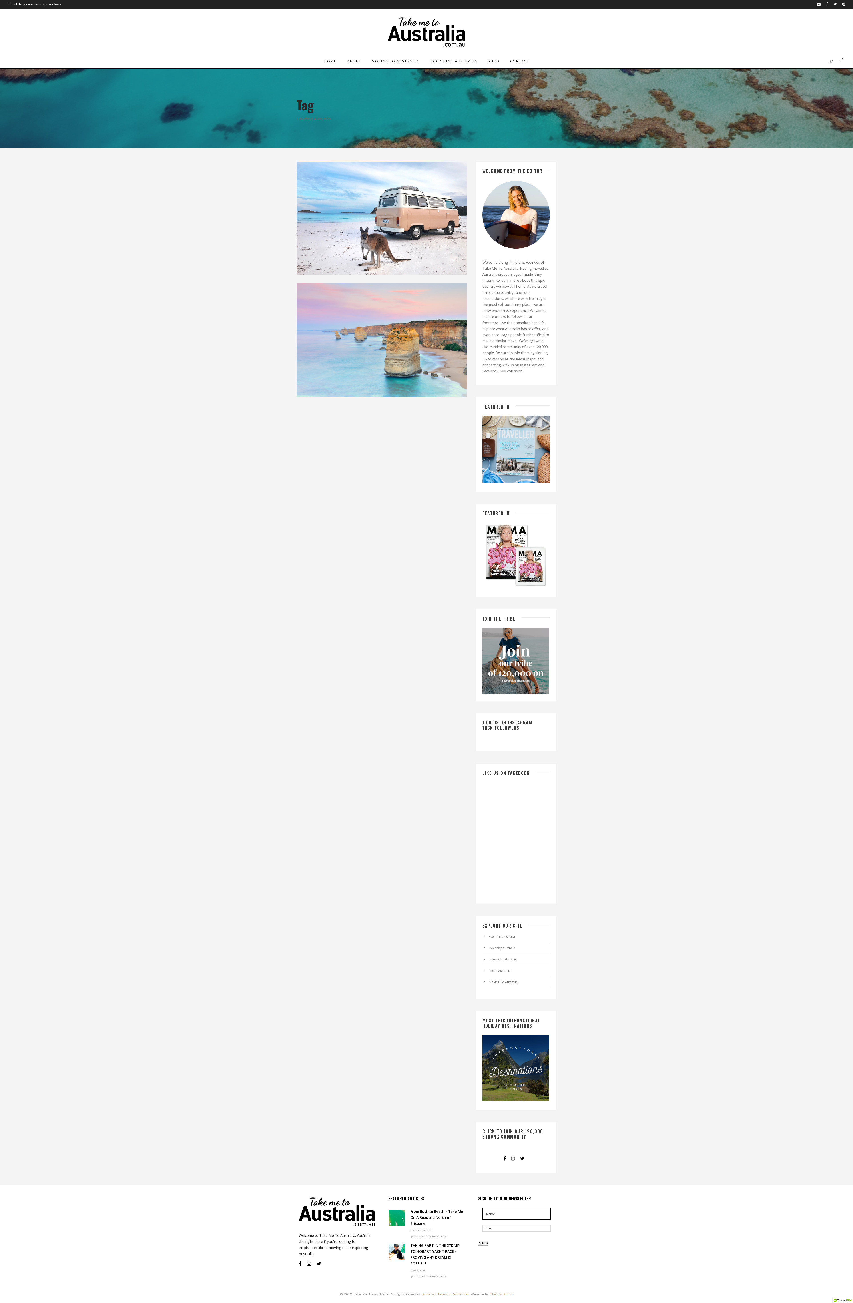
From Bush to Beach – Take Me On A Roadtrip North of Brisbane (436, 1217)
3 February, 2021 (422, 1230)
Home (330, 61)
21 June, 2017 (365, 383)
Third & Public (501, 1294)
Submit (483, 1243)
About (354, 61)
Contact (519, 61)
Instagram (528, 365)
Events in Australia (502, 936)
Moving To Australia (395, 61)
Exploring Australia (453, 61)
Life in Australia (500, 970)
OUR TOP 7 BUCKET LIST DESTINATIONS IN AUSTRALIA (383, 254)
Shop (494, 61)
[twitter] (835, 4)
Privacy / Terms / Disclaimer (445, 1294)
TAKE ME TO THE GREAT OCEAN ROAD (383, 376)
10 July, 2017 (364, 261)
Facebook (490, 371)
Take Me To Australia (430, 1236)
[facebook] (827, 4)
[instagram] (843, 4)
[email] (819, 4)
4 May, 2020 (418, 1270)
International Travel (503, 959)
